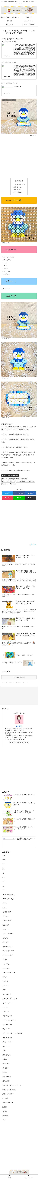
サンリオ (5, 981)
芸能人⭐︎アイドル (7, 1102)
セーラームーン (7, 1003)
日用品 (4, 1072)
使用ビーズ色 (17, 187)
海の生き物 (6, 1081)
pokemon (24, 478)
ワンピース (6, 1046)
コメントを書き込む (19, 677)
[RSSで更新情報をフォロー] (28, 743)
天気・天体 (6, 1063)
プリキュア (6, 1029)
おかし (4, 903)
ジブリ (4, 990)
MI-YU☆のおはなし (8, 894)
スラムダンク (6, 994)
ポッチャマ (6, 483)
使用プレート (17, 189)
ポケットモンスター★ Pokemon (11, 475)
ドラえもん (6, 1011)
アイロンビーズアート (9, 951)
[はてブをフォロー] (15, 743)
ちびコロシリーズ (8, 933)
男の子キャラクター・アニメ (11, 1085)
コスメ (4, 977)
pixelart (17, 478)
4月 (3, 877)
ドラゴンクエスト (8, 1016)
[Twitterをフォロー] (13, 743)
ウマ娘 (4, 959)
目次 (16, 181)
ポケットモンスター (22, 481)
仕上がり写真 (17, 192)
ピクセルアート (7, 1024)
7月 (3, 881)
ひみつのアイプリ (8, 946)
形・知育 (5, 1068)
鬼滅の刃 (5, 1115)
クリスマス (6, 968)
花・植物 (5, 1098)
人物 (3, 1050)
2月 (3, 868)
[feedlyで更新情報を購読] (25, 743)
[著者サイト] (10, 743)
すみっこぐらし (7, 920)
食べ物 (4, 1111)
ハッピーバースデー (8, 1020)
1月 (3, 864)
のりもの (5, 942)
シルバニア (6, 985)
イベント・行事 (7, 955)
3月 (3, 873)
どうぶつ (5, 938)
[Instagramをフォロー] (18, 743)
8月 (3, 886)
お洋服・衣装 (6, 912)
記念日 (4, 1107)
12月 (3, 860)
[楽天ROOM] (23, 743)
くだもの (5, 916)
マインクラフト (7, 1037)
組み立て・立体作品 (8, 1089)
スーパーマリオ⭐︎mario (9, 998)
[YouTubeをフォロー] (20, 743)
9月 (3, 890)
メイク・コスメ (7, 1042)
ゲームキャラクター (8, 972)
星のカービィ (6, 1076)
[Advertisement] (19, 156)
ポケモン (32, 481)
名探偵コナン (6, 1055)
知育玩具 (13, 483)
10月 (3, 855)
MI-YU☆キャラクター (9, 899)
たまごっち (6, 925)
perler (11, 478)
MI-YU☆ (5, 478)
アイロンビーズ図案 (19, 184)
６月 (3, 1120)
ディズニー (6, 1007)
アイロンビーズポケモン (9, 481)
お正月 (4, 907)
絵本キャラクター (8, 1094)
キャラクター (6, 964)
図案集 (4, 1059)
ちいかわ (5, 929)
